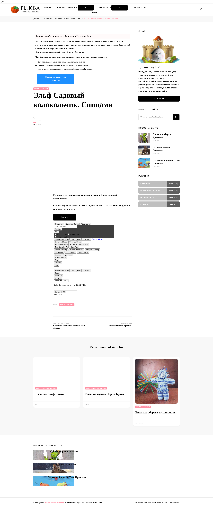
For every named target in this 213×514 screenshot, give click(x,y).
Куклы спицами (41, 89)
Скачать (65, 217)
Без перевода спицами (46, 388)
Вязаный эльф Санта (49, 394)
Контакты (175, 502)
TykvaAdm (37, 120)
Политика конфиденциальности (151, 502)
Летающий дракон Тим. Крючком (67, 477)
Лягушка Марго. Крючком (63, 451)
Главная (47, 7)
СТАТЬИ (94, 12)
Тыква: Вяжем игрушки (54, 502)
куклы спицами (67, 304)
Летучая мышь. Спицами (62, 464)
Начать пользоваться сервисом (55, 79)
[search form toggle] (201, 9)
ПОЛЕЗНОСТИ (139, 7)
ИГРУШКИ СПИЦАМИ (65, 7)
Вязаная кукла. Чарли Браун (104, 394)
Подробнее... (159, 98)
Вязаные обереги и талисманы (156, 412)
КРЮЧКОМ (103, 7)
